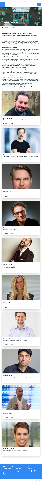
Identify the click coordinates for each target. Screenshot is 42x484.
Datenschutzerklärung (37, 480)
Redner (7, 27)
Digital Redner (2, 4)
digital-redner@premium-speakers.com (6, 475)
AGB (32, 480)
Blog (16, 472)
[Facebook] (29, 470)
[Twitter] (35, 470)
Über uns (17, 473)
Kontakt (17, 475)
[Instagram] (32, 470)
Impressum (28, 480)
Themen (17, 471)
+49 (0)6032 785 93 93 (9, 472)
